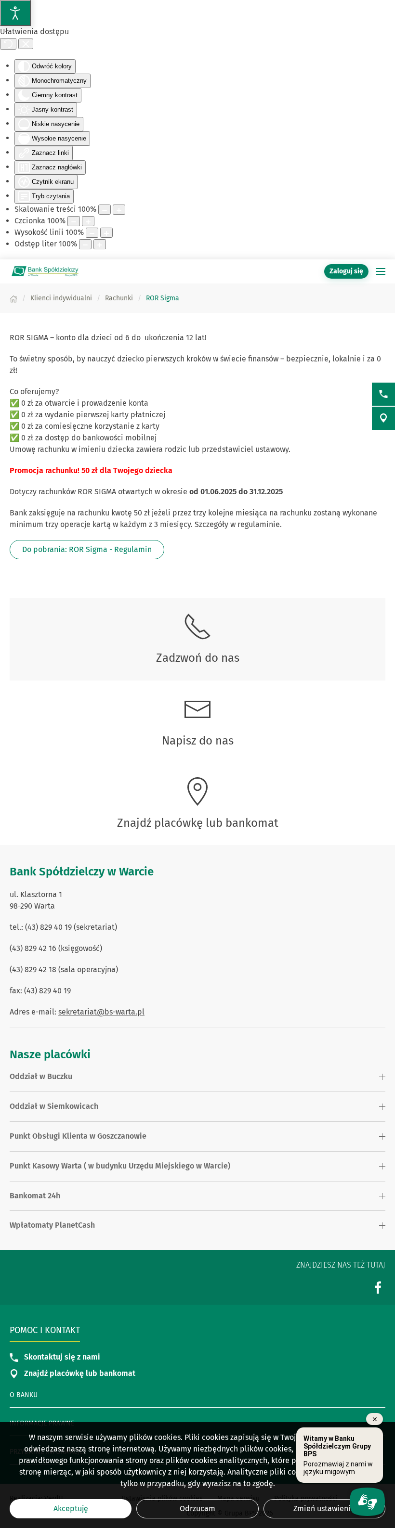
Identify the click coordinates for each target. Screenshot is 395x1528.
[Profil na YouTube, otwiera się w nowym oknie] (378, 1287)
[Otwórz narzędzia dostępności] (15, 13)
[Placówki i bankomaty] (383, 418)
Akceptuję (70, 1508)
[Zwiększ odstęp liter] (99, 244)
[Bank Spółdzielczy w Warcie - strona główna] (46, 271)
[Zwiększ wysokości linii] (106, 233)
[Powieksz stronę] (119, 210)
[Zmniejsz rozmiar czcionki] (73, 221)
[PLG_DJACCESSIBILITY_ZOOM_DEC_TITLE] (104, 210)
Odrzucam (197, 1508)
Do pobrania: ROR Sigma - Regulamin (87, 549)
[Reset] (8, 44)
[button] (380, 271)
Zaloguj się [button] (346, 271)
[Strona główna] (13, 298)
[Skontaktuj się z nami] (383, 394)
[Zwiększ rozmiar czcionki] (88, 221)
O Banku (24, 1395)
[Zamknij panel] (25, 44)
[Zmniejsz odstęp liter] (85, 244)
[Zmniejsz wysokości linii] (92, 233)
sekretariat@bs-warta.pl (101, 1011)
